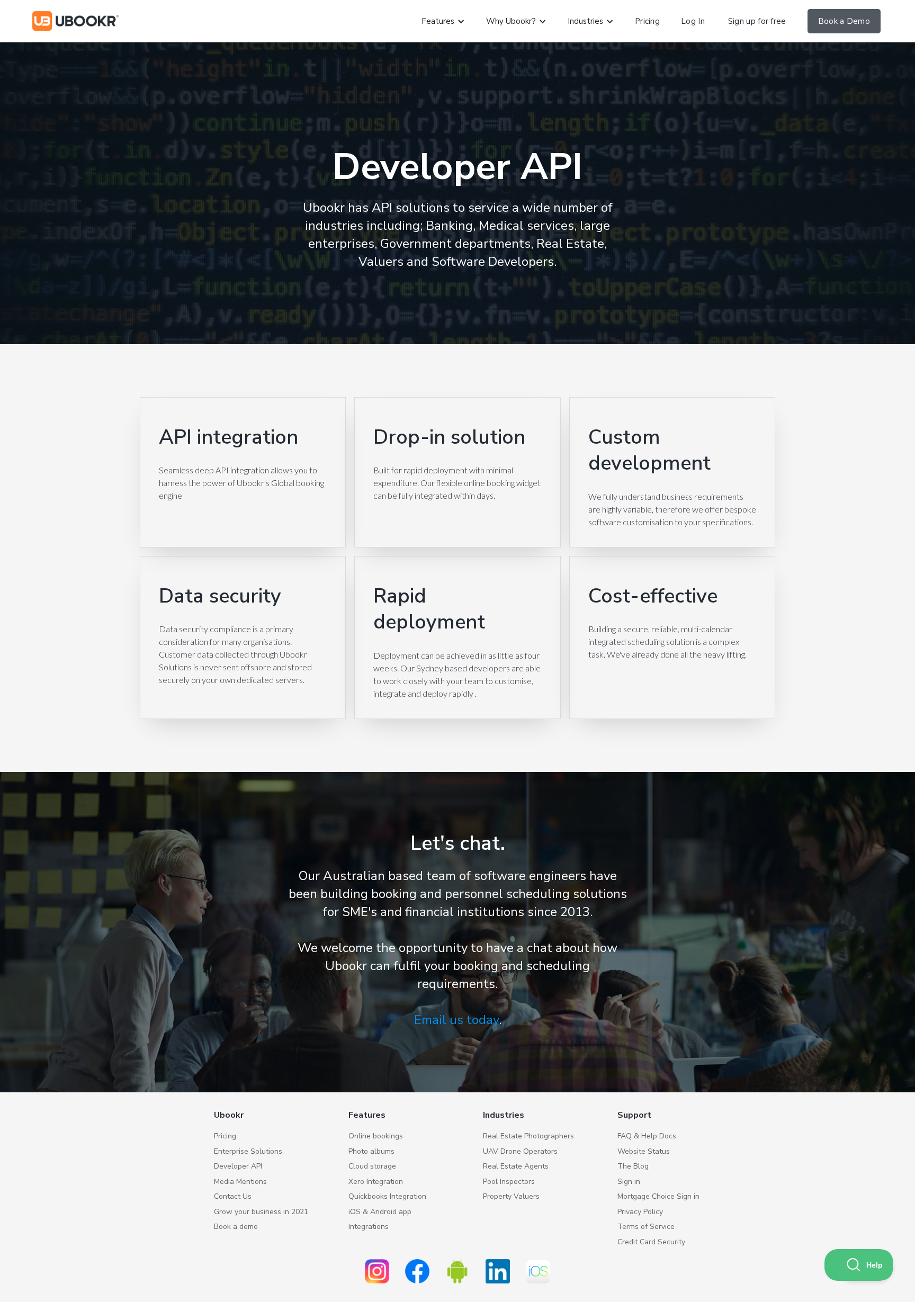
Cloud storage (372, 1166)
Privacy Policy (640, 1212)
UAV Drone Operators (520, 1151)
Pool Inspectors (509, 1182)
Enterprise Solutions (248, 1151)
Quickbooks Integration (387, 1196)
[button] (443, 21)
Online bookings (375, 1136)
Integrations (368, 1227)
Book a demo (236, 1227)
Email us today (456, 1019)
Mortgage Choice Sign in (658, 1196)
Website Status (643, 1151)
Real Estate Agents (516, 1166)
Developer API (238, 1166)
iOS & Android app (379, 1212)
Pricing (225, 1136)
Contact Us (233, 1196)
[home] (75, 21)
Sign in (628, 1182)
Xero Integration (375, 1182)
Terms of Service (646, 1227)
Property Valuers (511, 1196)
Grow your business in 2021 (261, 1212)
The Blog (633, 1166)
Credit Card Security (651, 1242)
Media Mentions (240, 1182)
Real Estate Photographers (528, 1136)
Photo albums (371, 1151)
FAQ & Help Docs (646, 1136)
